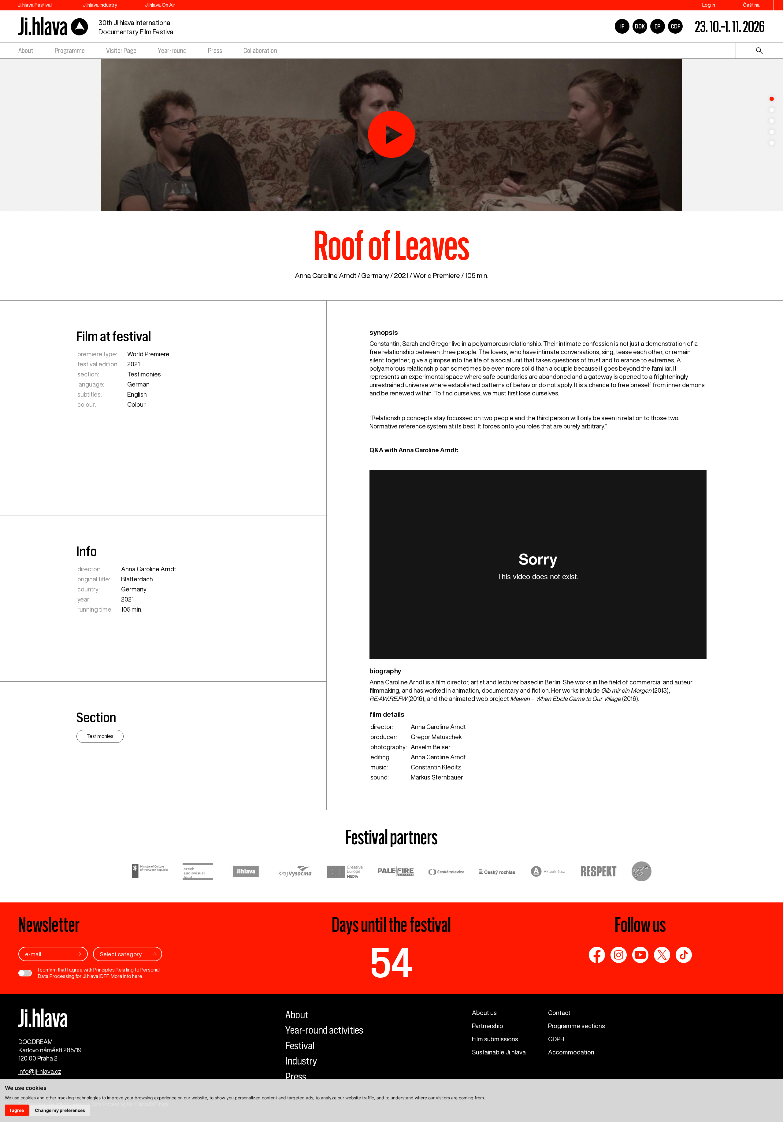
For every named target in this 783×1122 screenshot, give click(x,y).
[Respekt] (599, 872)
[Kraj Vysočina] (295, 872)
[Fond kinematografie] (198, 872)
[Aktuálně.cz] (548, 872)
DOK (640, 26)
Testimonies (144, 374)
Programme (70, 50)
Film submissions (495, 1039)
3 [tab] (772, 121)
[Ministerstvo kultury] (150, 872)
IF (622, 26)
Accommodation (571, 1052)
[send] (79, 954)
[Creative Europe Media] (345, 872)
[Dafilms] (641, 872)
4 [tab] (772, 132)
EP (658, 26)
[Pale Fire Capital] (396, 872)
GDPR (556, 1039)
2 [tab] (772, 110)
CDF (675, 26)
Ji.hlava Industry (100, 4)
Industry (301, 1061)
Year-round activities (324, 1030)
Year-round (172, 50)
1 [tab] (772, 99)
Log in (708, 4)
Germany (375, 275)
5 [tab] (772, 143)
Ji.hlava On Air (160, 4)
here (137, 976)
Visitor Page (121, 50)
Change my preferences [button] (60, 1110)
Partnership (487, 1026)
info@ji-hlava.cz (39, 1071)
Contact (559, 1012)
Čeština (751, 4)
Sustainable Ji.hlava (499, 1052)
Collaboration (260, 50)
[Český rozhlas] (497, 872)
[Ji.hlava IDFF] (53, 26)
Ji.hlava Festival (35, 4)
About (25, 50)
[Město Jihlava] (246, 872)
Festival (299, 1045)
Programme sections (576, 1026)
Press (215, 50)
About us (484, 1012)
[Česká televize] (447, 872)
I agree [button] (17, 1110)
